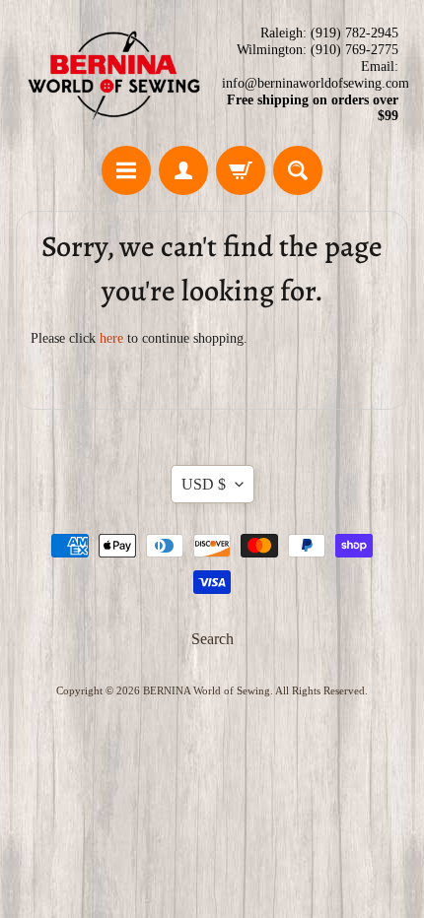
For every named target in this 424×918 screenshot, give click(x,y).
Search (212, 638)
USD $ (203, 484)
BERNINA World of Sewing (206, 690)
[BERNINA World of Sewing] (114, 76)
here (111, 338)
